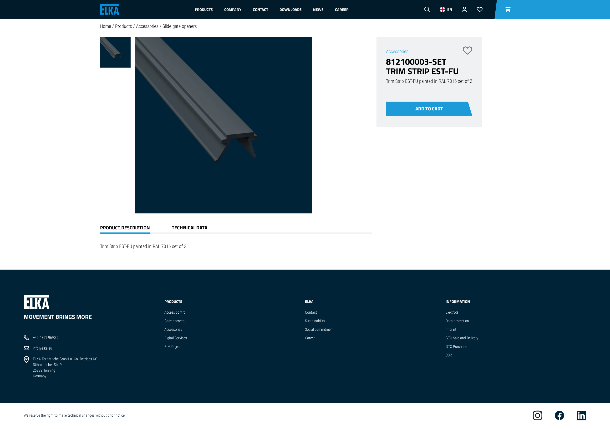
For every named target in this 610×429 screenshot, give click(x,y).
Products (204, 9)
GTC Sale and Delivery (462, 338)
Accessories (148, 26)
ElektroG (452, 312)
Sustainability (315, 321)
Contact (260, 9)
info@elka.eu (42, 348)
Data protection (457, 321)
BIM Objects (173, 346)
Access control (175, 312)
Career (342, 9)
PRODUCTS (173, 301)
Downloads (291, 9)
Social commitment (319, 329)
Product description (125, 227)
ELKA (309, 301)
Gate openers (174, 321)
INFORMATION (458, 301)
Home (106, 26)
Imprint (451, 329)
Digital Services (175, 338)
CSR (449, 355)
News (318, 9)
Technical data (189, 227)
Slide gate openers (180, 26)
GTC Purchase (456, 346)
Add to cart (429, 108)
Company (232, 9)
